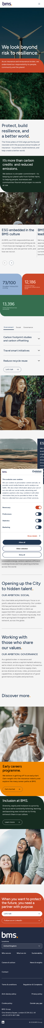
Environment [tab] (8, 327)
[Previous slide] (5, 263)
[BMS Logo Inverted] (10, 935)
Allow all (22, 542)
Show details (32, 536)
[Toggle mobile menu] (39, 4)
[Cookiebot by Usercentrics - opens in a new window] (32, 471)
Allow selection (22, 548)
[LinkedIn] (3, 1022)
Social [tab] (18, 327)
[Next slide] (11, 263)
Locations (5, 941)
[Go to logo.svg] (7, 4)
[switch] (38, 514)
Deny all (22, 555)
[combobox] (22, 944)
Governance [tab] (28, 327)
